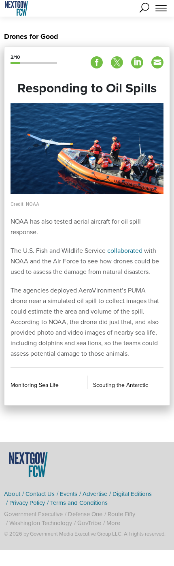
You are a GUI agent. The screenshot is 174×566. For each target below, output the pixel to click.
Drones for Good (31, 36)
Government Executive (33, 514)
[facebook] (97, 62)
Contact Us (40, 493)
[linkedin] (137, 62)
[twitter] (117, 62)
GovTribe (89, 523)
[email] (157, 62)
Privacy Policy (27, 502)
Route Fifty (121, 514)
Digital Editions (132, 493)
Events (68, 493)
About (12, 493)
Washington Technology (40, 523)
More (113, 523)
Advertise (95, 493)
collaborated (125, 250)
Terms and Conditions (79, 502)
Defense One (85, 514)
